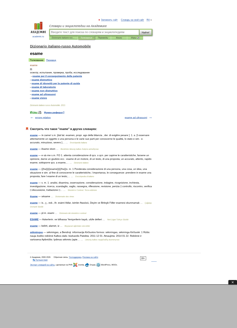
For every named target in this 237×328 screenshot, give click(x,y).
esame (34, 135)
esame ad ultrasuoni (136, 117)
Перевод (51, 60)
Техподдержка (75, 257)
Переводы (103, 38)
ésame (34, 196)
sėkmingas (36, 232)
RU (148, 20)
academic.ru (38, 36)
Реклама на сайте (90, 257)
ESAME (34, 219)
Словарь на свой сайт (132, 20)
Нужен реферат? (54, 112)
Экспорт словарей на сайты (42, 265)
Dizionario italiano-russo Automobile (63, 38)
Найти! (145, 32)
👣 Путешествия (40, 260)
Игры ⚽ (135, 38)
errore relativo (43, 117)
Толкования (86, 38)
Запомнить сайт (109, 20)
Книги (119, 38)
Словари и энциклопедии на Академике (78, 26)
